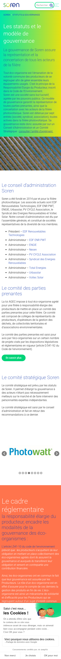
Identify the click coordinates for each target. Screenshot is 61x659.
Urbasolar (35, 272)
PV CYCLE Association (42, 254)
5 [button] (32, 473)
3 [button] (26, 473)
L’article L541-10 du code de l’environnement (28, 546)
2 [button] (23, 473)
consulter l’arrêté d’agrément (36, 131)
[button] (4, 453)
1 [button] (20, 473)
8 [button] (41, 473)
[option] (30, 452)
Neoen (33, 249)
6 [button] (35, 473)
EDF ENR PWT (37, 240)
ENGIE (33, 244)
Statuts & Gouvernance (26, 15)
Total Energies (37, 267)
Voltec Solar (36, 277)
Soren (6, 15)
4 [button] (29, 473)
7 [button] (38, 473)
